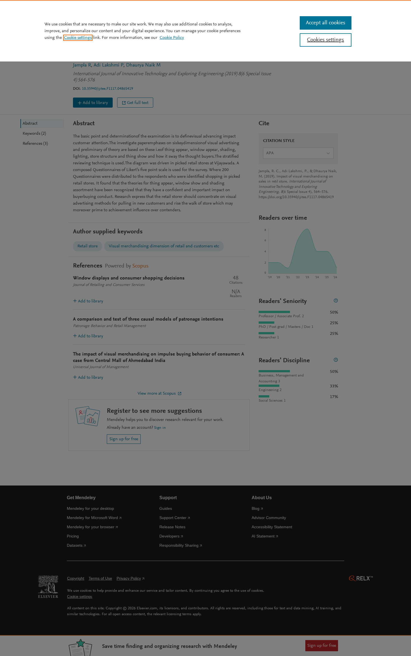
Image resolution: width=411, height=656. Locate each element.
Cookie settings (78, 37)
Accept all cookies (325, 23)
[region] (205, 30)
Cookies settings (325, 40)
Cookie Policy (172, 37)
